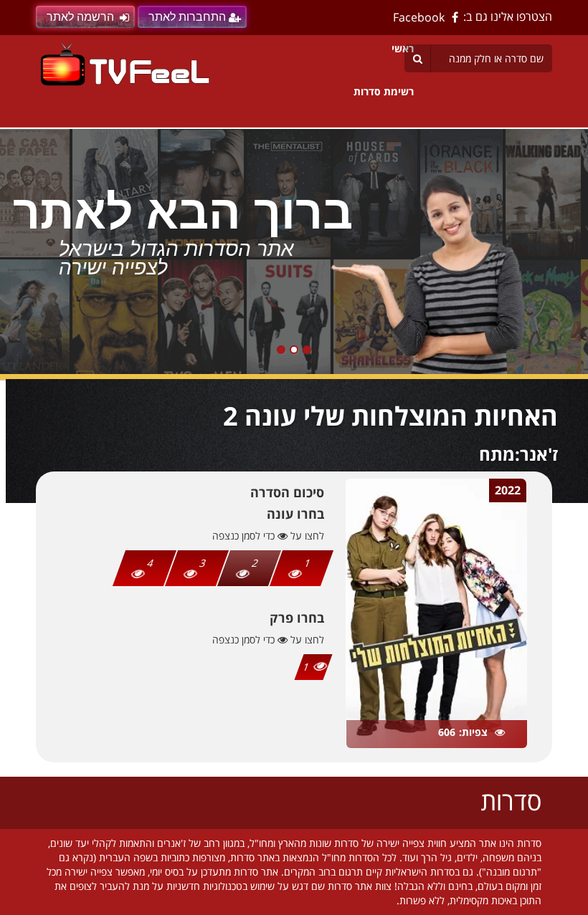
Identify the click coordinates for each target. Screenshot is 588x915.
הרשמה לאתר (80, 17)
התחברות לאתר (187, 17)
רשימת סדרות (384, 91)
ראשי (403, 48)
